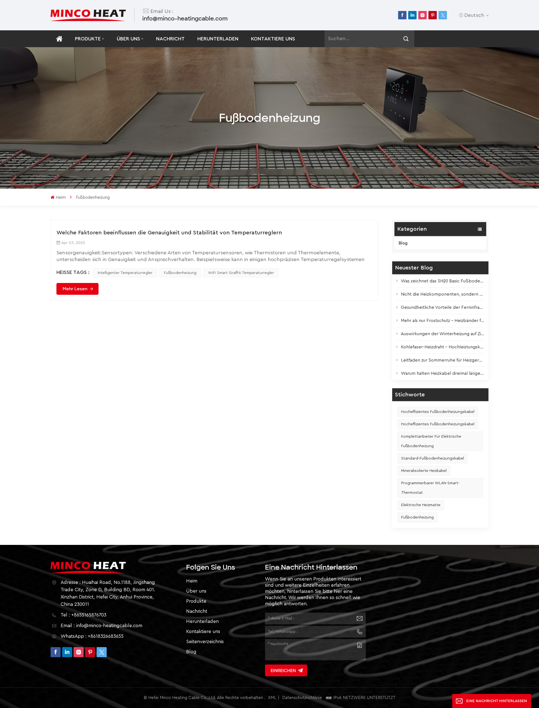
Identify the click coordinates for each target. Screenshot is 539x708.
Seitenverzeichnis (205, 641)
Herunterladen (217, 38)
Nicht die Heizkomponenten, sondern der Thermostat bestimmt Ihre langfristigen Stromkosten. (442, 294)
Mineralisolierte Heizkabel (424, 471)
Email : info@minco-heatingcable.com (101, 625)
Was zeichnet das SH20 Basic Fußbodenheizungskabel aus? (442, 281)
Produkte (88, 38)
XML (272, 698)
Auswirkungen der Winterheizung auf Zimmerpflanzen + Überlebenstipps (442, 334)
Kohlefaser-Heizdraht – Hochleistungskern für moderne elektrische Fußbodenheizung (442, 347)
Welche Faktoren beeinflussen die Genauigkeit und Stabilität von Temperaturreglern (169, 233)
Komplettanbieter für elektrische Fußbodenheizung (431, 441)
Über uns (128, 38)
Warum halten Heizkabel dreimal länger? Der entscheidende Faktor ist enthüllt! (442, 373)
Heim (61, 197)
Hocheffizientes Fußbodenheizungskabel (437, 412)
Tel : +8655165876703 (83, 615)
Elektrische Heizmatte (420, 505)
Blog (403, 243)
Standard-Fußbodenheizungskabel (432, 458)
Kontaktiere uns (273, 38)
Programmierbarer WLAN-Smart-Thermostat (430, 488)
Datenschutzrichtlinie (302, 698)
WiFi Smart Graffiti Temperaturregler (241, 273)
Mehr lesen (75, 289)
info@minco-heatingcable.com (185, 18)
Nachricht (170, 38)
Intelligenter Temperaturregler (125, 273)
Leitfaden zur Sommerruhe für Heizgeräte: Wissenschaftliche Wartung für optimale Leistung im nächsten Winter (442, 360)
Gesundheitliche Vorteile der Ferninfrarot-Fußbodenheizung (442, 307)
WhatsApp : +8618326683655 (92, 636)
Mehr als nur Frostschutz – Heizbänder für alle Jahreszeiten (442, 320)
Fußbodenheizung (417, 517)
